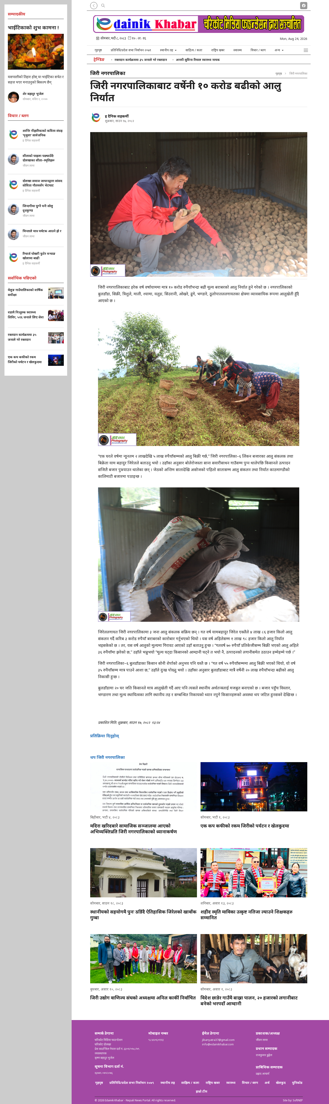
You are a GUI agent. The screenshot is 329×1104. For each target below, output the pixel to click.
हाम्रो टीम (201, 1091)
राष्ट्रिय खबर (217, 50)
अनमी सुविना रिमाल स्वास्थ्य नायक (198, 60)
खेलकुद (281, 1082)
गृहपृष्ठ (98, 50)
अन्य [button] (278, 50)
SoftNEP (298, 1100)
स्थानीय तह (167, 1082)
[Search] (103, 4)
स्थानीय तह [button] (167, 50)
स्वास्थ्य (237, 50)
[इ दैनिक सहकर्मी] (95, 117)
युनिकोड (297, 1082)
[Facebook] (303, 4)
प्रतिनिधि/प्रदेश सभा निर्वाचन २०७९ (131, 50)
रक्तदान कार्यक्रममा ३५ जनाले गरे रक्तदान (141, 60)
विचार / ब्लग (258, 50)
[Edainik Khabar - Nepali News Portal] (198, 31)
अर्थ (267, 1082)
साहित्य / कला (194, 50)
